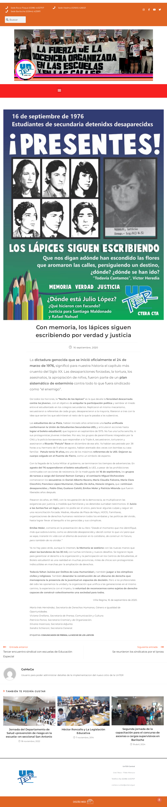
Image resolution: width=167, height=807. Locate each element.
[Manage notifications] (159, 799)
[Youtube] (154, 9)
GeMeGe (27, 669)
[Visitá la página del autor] (9, 673)
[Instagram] (143, 9)
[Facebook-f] (149, 9)
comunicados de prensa (54, 635)
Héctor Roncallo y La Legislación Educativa (83, 731)
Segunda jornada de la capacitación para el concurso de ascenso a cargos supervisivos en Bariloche (138, 734)
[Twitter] (160, 9)
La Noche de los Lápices (81, 635)
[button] (59, 90)
